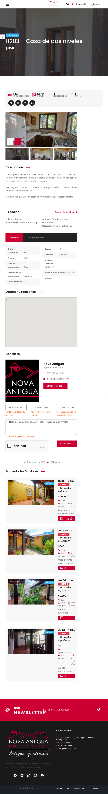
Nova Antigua (53, 364)
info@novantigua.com (67, 748)
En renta (27, 276)
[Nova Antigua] (22, 380)
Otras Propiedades (55, 385)
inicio (59, 788)
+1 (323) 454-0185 (65, 742)
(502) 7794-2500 (65, 745)
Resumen (14, 237)
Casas (26, 267)
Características (36, 237)
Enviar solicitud (67, 443)
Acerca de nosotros (76, 788)
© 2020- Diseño (29, 788)
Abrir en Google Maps (65, 212)
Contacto (97, 788)
